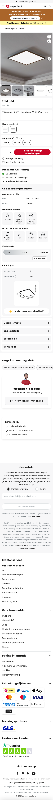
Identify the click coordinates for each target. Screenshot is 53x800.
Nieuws (5, 647)
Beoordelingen (9, 638)
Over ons (6, 615)
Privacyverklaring (11, 674)
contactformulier (21, 545)
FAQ (4, 570)
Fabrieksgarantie (10, 601)
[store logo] (15, 6)
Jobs (4, 624)
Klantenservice (12, 560)
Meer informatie (12, 322)
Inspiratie (6, 642)
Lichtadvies (18, 642)
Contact (6, 583)
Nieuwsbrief (8, 620)
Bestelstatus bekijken (13, 574)
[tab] (26, 581)
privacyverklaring (28, 548)
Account (6, 597)
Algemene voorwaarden (14, 665)
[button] (6, 90)
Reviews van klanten (15, 738)
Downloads (10, 346)
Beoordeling (10, 338)
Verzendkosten (9, 592)
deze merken (36, 516)
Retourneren (8, 579)
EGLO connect (32, 198)
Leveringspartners (14, 721)
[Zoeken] (45, 6)
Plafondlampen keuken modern (18, 367)
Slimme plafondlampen (15, 28)
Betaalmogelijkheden (12, 588)
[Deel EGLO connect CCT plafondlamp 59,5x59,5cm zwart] (49, 41)
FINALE (25, 18)
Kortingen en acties (12, 633)
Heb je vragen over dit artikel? (29, 311)
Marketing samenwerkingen (16, 629)
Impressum (8, 661)
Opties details (11, 330)
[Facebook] (19, 773)
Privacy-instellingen (11, 779)
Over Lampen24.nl (14, 610)
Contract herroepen (13, 565)
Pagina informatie (14, 655)
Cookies (6, 670)
